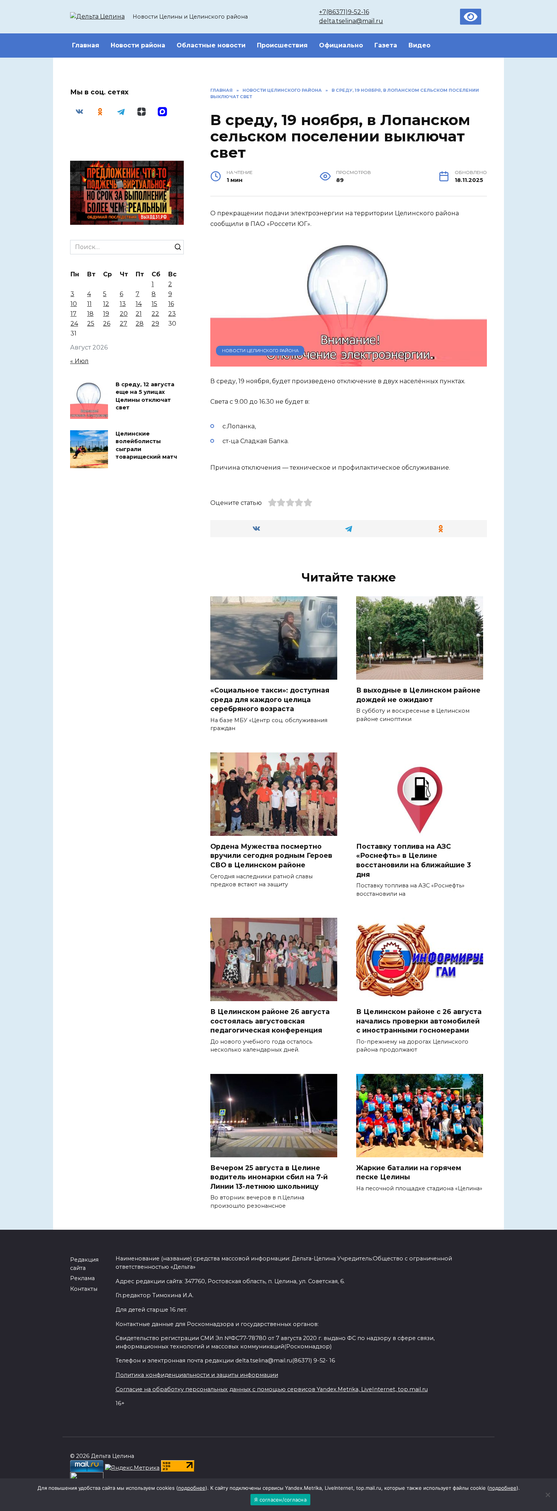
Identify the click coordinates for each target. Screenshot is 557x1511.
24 (74, 323)
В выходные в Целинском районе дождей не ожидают (418, 695)
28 (140, 323)
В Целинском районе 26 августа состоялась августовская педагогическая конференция (270, 1021)
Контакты (83, 1288)
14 (139, 303)
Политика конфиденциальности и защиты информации (197, 1374)
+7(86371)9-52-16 (344, 12)
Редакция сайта (84, 1263)
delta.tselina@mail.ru (351, 21)
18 (90, 313)
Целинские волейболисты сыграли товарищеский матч (146, 445)
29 (155, 323)
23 (172, 313)
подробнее (191, 1488)
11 (89, 303)
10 (73, 303)
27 (123, 323)
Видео (419, 45)
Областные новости (211, 45)
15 (154, 303)
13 (123, 303)
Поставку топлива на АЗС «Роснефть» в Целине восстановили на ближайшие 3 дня (413, 860)
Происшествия (282, 45)
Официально (341, 45)
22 (155, 313)
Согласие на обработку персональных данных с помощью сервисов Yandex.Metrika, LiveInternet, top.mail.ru (272, 1389)
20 (124, 313)
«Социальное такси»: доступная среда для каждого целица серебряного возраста (269, 699)
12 (106, 303)
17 (73, 313)
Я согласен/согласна (280, 1500)
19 (106, 313)
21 (139, 313)
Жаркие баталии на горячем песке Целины (408, 1172)
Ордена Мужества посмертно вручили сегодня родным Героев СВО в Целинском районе (271, 855)
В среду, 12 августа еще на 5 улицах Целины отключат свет (145, 396)
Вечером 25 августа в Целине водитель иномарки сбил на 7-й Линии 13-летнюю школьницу (269, 1177)
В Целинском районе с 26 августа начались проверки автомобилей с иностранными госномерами (419, 1021)
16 (171, 303)
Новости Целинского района (260, 350)
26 (106, 323)
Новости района (138, 45)
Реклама (82, 1278)
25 (90, 323)
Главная (85, 45)
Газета (385, 45)
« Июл (79, 361)
